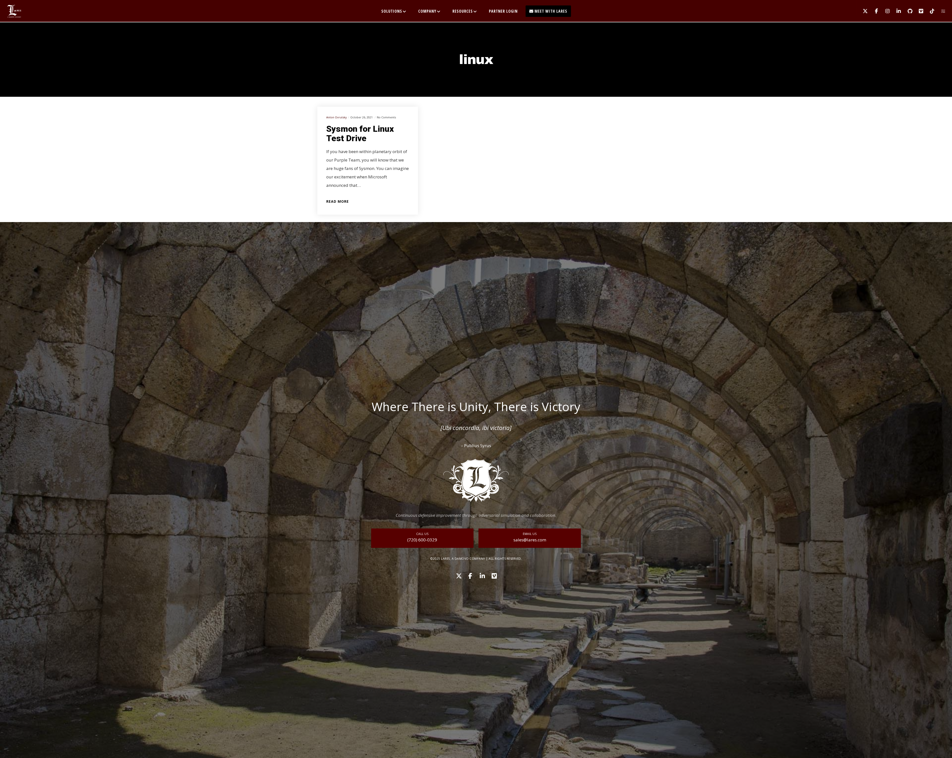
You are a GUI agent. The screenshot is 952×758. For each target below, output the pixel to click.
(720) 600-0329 (422, 540)
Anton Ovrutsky (336, 117)
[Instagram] (884, 11)
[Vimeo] (917, 11)
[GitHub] (906, 11)
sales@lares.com (529, 540)
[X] (862, 11)
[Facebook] (873, 11)
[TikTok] (929, 11)
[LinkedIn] (895, 11)
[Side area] (940, 11)
